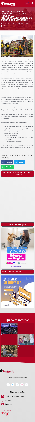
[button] (17, 248)
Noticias (4, 26)
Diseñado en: (6, 411)
